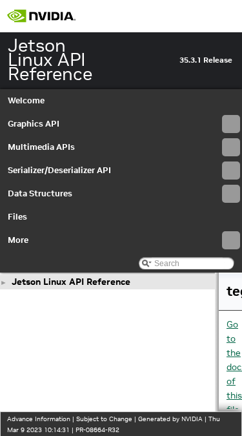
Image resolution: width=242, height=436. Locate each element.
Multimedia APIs (41, 146)
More (18, 239)
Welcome (26, 100)
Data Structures (40, 193)
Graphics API (33, 123)
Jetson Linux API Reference (71, 281)
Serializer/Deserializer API (59, 170)
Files (17, 216)
